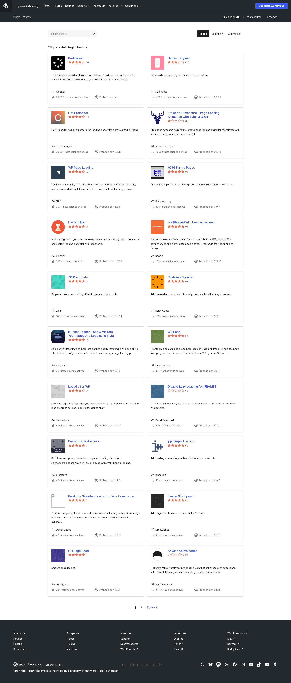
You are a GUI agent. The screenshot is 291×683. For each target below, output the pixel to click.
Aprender (125, 633)
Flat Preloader (78, 113)
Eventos (178, 638)
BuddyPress (235, 649)
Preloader (75, 58)
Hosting (17, 643)
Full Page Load (78, 551)
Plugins (71, 643)
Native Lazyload (179, 58)
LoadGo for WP (79, 386)
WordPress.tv (129, 649)
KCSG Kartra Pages (181, 167)
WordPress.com (237, 633)
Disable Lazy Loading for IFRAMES (192, 386)
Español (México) (54, 664)
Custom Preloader (181, 277)
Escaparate (73, 633)
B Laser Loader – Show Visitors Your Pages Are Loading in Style (91, 333)
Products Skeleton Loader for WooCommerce (101, 496)
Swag (178, 649)
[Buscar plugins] (93, 33)
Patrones (72, 649)
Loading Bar (76, 222)
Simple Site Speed (181, 496)
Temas (70, 638)
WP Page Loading (80, 167)
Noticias (17, 638)
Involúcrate (180, 633)
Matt (231, 638)
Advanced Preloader (182, 551)
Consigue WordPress (271, 5)
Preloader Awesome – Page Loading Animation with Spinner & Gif (193, 114)
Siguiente (152, 607)
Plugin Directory (22, 16)
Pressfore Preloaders (83, 441)
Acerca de (19, 633)
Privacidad (19, 649)
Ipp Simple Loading (181, 441)
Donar (179, 643)
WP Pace (174, 332)
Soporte (125, 638)
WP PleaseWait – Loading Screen (191, 222)
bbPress (233, 643)
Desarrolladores (129, 643)
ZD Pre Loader (78, 277)
